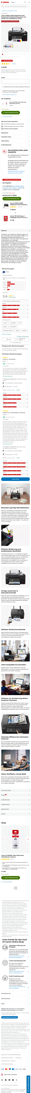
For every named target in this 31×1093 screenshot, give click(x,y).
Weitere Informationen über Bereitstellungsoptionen (16, 956)
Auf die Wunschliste (7, 116)
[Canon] (5, 2)
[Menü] (29, 2)
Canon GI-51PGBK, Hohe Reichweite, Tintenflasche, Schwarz (17, 103)
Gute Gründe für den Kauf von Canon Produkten (17, 987)
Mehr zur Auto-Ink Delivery (8, 94)
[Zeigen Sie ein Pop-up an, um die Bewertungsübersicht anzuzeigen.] (14, 859)
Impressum (18, 1057)
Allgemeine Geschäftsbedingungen (11, 1054)
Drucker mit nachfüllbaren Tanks (9, 10)
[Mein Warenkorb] (25, 2)
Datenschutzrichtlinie (7, 1057)
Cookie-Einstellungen (7, 1064)
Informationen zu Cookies (8, 1061)
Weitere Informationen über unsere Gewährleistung (16, 972)
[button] (2, 54)
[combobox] (15, 6)
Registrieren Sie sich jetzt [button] (9, 1017)
